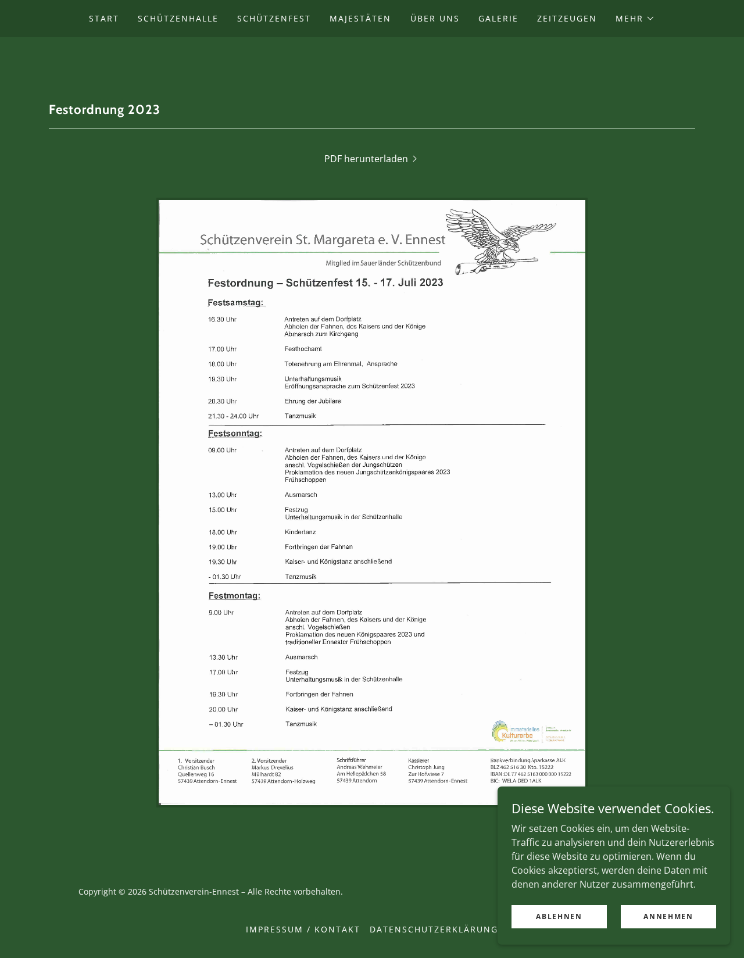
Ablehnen (559, 916)
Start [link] (104, 18)
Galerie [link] (498, 18)
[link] (371, 57)
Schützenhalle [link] (178, 18)
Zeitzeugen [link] (567, 18)
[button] (635, 19)
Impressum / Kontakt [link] (303, 929)
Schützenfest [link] (274, 18)
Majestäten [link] (360, 18)
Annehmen (668, 916)
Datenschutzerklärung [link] (434, 929)
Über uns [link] (435, 18)
